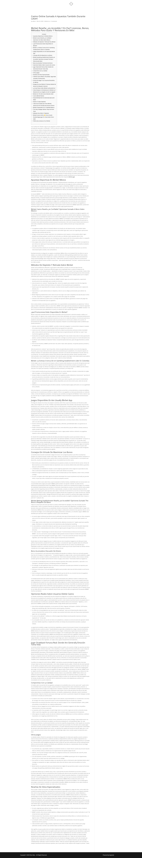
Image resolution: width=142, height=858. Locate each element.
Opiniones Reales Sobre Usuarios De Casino (44, 65)
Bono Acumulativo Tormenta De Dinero (43, 63)
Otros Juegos (36, 72)
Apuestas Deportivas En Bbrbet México (42, 36)
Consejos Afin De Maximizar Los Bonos (42, 55)
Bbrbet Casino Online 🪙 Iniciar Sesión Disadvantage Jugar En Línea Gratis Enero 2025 (43, 117)
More (69, 8)
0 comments (54, 21)
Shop (62, 8)
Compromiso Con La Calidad (40, 70)
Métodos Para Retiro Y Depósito (41, 113)
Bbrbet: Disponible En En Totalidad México (43, 107)
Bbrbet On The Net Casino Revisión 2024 (43, 94)
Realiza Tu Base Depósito (39, 101)
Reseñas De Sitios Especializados (41, 74)
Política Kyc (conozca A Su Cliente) (41, 121)
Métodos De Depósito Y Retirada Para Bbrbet (44, 42)
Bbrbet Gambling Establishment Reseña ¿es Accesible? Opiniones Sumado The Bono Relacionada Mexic (44, 59)
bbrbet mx (47, 21)
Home (55, 8)
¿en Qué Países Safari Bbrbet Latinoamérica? (44, 88)
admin (34, 21)
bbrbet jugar (72, 177)
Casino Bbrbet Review (38, 96)
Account (78, 8)
